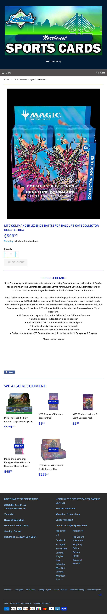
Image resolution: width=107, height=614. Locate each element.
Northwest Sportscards (21, 603)
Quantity (8, 249)
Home (6, 79)
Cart (102, 72)
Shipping (8, 241)
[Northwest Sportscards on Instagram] (100, 595)
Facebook (60, 540)
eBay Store (61, 548)
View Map (9, 514)
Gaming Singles (44, 589)
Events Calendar (60, 589)
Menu (8, 72)
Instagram (61, 544)
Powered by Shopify (42, 603)
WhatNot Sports (94, 589)
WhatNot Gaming (77, 589)
